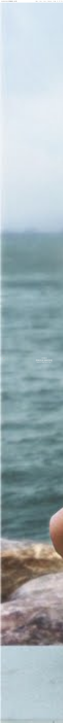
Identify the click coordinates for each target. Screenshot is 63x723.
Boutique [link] (54, 1)
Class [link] (36, 1)
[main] (44, 360)
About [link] (40, 1)
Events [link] (44, 1)
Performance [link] (49, 1)
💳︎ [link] (59, 1)
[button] (62, 1)
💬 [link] (57, 1)
